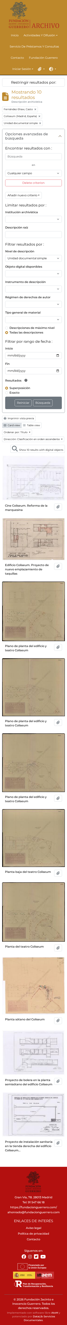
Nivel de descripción (19, 251)
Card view (13, 425)
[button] (41, 69)
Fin (7, 364)
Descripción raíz (16, 227)
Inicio (15, 35)
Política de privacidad (33, 1233)
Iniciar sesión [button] (21, 69)
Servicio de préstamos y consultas (34, 46)
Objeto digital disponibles (23, 266)
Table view (33, 425)
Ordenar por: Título (16, 432)
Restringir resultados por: (33, 82)
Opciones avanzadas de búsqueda (26, 136)
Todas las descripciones (26, 332)
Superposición (19, 388)
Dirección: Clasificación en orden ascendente (32, 439)
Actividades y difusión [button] (39, 36)
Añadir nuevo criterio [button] (22, 195)
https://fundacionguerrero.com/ (33, 1207)
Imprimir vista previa (20, 418)
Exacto (14, 392)
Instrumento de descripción (25, 282)
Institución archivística (21, 212)
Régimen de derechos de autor (28, 297)
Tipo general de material (23, 312)
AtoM (54, 1312)
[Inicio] (32, 15)
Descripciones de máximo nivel (31, 328)
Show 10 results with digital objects (40, 449)
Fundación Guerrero (43, 57)
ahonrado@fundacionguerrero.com (34, 1212)
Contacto (17, 57)
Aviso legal (33, 1228)
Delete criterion (33, 183)
